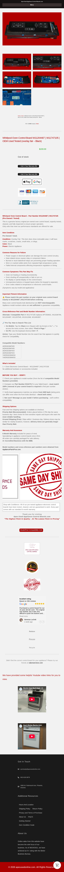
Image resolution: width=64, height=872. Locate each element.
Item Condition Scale (26, 825)
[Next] (58, 477)
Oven (22, 115)
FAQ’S (30, 817)
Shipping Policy (24, 809)
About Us (22, 817)
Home (19, 115)
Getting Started (24, 821)
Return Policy (37, 809)
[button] (43, 622)
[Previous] (6, 477)
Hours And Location (26, 805)
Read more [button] (24, 616)
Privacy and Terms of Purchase (30, 813)
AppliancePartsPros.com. (11, 449)
